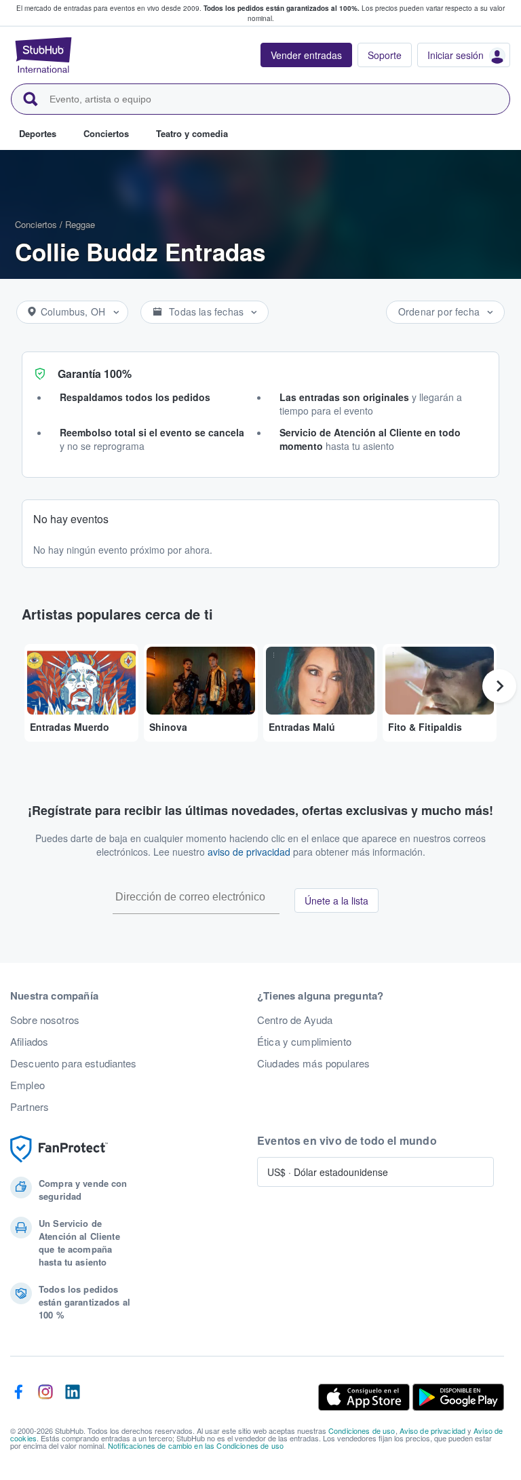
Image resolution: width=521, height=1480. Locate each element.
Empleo (27, 1085)
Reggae (80, 224)
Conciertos (36, 224)
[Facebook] (18, 1397)
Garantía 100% (95, 373)
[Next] (499, 686)
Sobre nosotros (44, 1019)
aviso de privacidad (249, 851)
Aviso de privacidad (433, 1430)
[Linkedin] (72, 1397)
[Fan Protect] (59, 1149)
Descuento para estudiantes (73, 1063)
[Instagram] (45, 1397)
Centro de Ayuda (294, 1019)
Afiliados (29, 1041)
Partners (29, 1106)
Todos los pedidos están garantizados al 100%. (282, 8)
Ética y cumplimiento (304, 1041)
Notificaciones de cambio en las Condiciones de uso (196, 1445)
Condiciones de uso (361, 1430)
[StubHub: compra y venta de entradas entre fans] (43, 55)
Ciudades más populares (313, 1063)
